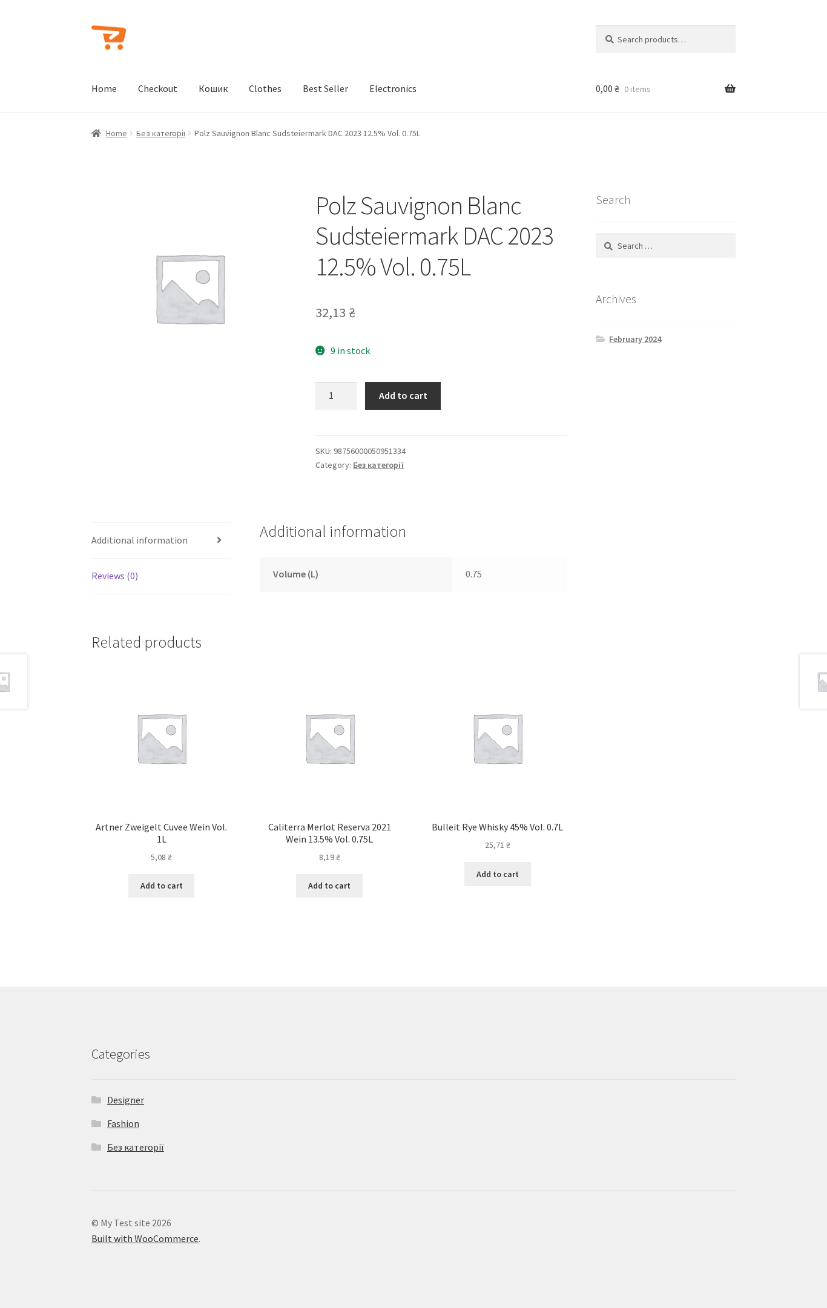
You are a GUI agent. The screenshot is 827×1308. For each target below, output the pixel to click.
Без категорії (160, 133)
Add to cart (403, 395)
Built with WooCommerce (145, 1238)
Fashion (123, 1123)
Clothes (265, 88)
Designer (125, 1100)
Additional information (139, 540)
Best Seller (325, 88)
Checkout (157, 88)
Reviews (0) (114, 576)
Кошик (213, 88)
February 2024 (635, 339)
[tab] (161, 541)
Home (104, 88)
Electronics (393, 88)
